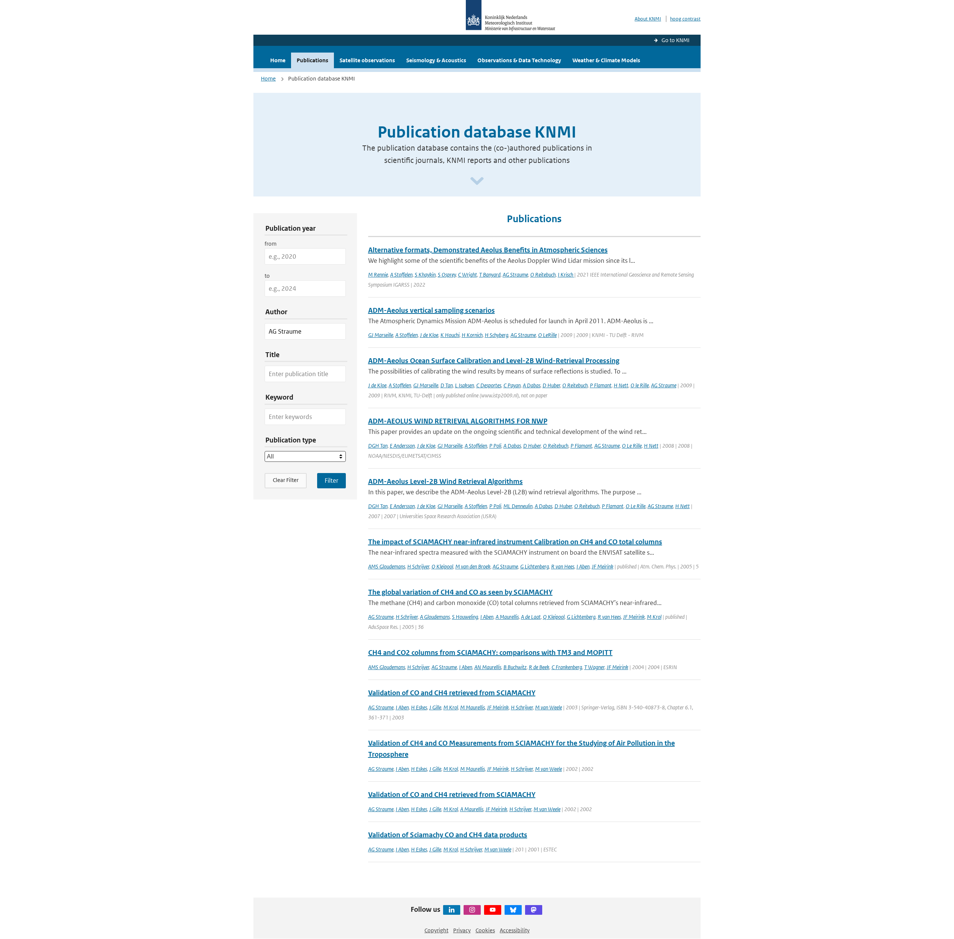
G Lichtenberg (534, 566)
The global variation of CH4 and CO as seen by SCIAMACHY (460, 592)
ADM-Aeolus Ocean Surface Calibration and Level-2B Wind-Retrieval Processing (493, 360)
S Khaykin (425, 274)
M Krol (654, 616)
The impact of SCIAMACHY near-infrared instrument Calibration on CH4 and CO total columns (515, 542)
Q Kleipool (442, 566)
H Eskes (419, 707)
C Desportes (488, 385)
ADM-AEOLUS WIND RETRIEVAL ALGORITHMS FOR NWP (457, 421)
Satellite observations (367, 60)
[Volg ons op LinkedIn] (452, 910)
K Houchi (449, 334)
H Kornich (472, 334)
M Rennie (378, 274)
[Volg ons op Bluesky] (513, 910)
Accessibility (515, 930)
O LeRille (547, 334)
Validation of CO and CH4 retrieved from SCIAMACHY (452, 693)
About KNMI (648, 19)
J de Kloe (429, 334)
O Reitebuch (543, 274)
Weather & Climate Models (606, 60)
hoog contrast (685, 19)
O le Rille (640, 385)
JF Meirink (602, 566)
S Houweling (465, 616)
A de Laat (531, 616)
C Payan (512, 385)
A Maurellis (507, 616)
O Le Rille (632, 445)
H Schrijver (418, 566)
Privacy (462, 930)
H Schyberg (496, 334)
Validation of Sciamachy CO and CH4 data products (447, 835)
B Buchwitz (515, 667)
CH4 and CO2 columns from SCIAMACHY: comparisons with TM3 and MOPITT (490, 652)
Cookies (485, 930)
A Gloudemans (435, 616)
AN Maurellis (487, 667)
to (267, 275)
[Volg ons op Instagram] (472, 910)
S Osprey (447, 274)
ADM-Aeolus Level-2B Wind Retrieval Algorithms (445, 481)
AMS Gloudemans (386, 566)
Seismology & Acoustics (436, 60)
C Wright (467, 274)
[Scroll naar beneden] (477, 181)
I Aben (583, 566)
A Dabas (531, 385)
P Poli (495, 445)
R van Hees (562, 566)
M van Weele (548, 707)
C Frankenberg (567, 667)
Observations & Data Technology (519, 60)
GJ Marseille (380, 334)
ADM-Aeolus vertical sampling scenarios (431, 310)
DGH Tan (378, 445)
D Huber (551, 385)
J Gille (435, 707)
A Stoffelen (401, 274)
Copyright (436, 930)
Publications (312, 60)
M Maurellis (472, 707)
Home (277, 60)
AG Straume (515, 274)
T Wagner (594, 667)
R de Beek (539, 667)
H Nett (621, 385)
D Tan (446, 385)
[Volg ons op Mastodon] (534, 910)
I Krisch (566, 274)
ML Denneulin (518, 506)
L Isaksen (464, 385)
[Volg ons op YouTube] (493, 910)
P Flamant (601, 385)
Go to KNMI (675, 40)
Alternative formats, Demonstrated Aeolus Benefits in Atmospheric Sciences (488, 250)
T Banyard (489, 274)
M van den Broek (472, 566)
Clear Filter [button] (285, 479)
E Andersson (402, 445)
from (271, 243)
